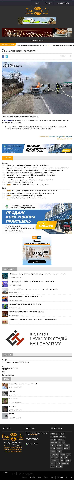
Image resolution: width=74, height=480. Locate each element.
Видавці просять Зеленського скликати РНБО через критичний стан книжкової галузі (31, 175)
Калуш (68, 454)
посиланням (33, 434)
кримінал (59, 445)
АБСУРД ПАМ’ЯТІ (13, 406)
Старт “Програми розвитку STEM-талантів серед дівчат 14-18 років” (25, 296)
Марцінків (68, 460)
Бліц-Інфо (53, 439)
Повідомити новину (63, 3)
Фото (39, 477)
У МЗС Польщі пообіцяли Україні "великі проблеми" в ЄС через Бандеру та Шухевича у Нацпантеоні (35, 170)
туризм (52, 463)
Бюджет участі (54, 460)
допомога (66, 448)
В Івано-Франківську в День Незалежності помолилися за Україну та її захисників (30, 180)
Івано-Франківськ (55, 442)
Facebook (52, 137)
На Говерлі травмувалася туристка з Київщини (20, 177)
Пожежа (67, 445)
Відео (46, 477)
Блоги (52, 477)
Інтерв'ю (32, 477)
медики (63, 454)
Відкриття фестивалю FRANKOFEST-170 (18, 362)
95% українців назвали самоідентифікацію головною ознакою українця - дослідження (31, 172)
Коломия (59, 448)
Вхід (14, 473)
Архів (37, 3)
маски (52, 466)
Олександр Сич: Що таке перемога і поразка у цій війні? (23, 383)
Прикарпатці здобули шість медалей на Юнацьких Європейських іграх (27, 198)
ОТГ (66, 457)
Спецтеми (69, 477)
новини (62, 433)
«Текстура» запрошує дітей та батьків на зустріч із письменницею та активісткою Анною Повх (32, 281)
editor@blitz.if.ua (14, 444)
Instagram (68, 137)
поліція (53, 448)
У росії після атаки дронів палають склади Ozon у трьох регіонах (27, 184)
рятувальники (54, 454)
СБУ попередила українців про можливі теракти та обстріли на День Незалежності (30, 193)
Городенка (59, 466)
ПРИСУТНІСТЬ (12, 391)
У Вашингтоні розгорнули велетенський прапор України (24, 195)
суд (62, 457)
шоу (62, 460)
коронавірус (54, 433)
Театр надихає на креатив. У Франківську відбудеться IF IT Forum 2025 (26, 311)
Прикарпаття (54, 436)
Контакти (48, 3)
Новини (24, 477)
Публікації (60, 477)
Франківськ (61, 439)
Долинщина (65, 463)
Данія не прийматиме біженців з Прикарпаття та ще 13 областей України (27, 165)
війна (58, 463)
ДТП (63, 442)
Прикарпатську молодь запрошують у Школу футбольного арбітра (25, 304)
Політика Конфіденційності (26, 473)
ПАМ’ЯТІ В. (11, 414)
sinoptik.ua (11, 375)
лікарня (53, 445)
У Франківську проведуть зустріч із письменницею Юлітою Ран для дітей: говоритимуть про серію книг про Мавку (37, 274)
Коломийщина (54, 457)
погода (59, 451)
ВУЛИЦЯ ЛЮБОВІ (13, 399)
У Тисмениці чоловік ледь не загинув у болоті (20, 182)
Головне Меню (37, 40)
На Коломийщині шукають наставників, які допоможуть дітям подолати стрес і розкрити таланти (33, 319)
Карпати (53, 451)
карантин (62, 436)
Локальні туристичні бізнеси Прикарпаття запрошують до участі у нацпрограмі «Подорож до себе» (33, 289)
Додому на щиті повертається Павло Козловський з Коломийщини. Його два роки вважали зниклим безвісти (38, 168)
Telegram (59, 137)
